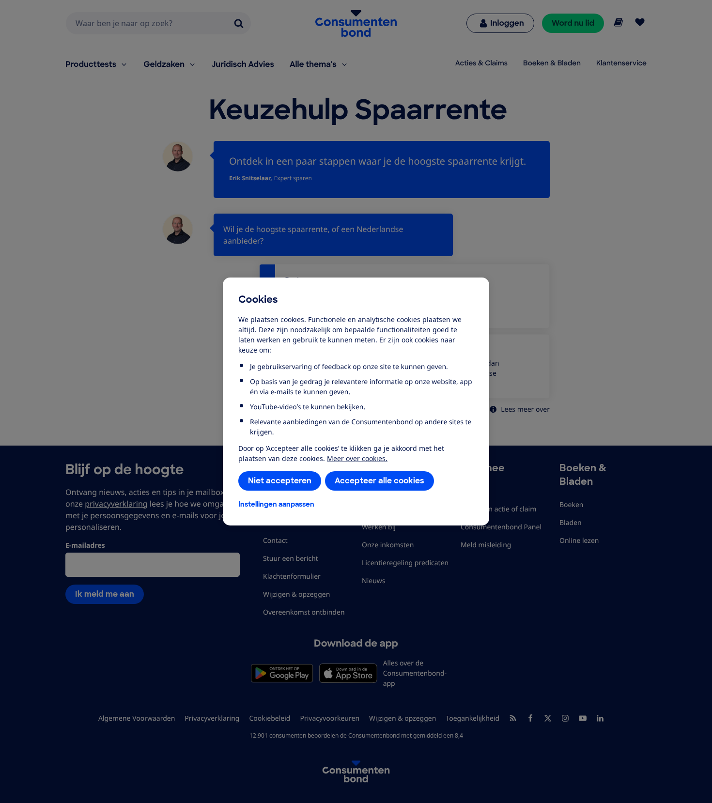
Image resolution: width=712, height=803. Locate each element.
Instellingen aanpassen (276, 504)
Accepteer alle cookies (379, 481)
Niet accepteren (279, 481)
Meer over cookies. (357, 458)
